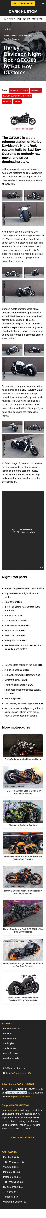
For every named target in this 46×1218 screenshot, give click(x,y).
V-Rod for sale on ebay (23, 129)
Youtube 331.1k (11, 1167)
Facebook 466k (11, 1157)
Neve (10, 1215)
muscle (7, 102)
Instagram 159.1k (12, 1177)
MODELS (9, 19)
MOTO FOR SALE (23, 3)
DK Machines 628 (14, 1182)
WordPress (33, 1215)
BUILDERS (23, 19)
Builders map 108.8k (13, 1187)
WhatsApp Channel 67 (14, 1201)
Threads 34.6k (10, 1197)
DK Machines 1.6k (14, 1162)
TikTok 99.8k (9, 1192)
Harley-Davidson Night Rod (17, 96)
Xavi (9, 29)
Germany (36, 90)
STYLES (37, 19)
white (17, 102)
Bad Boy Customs (19, 90)
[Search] (43, 3)
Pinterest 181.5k (11, 1172)
